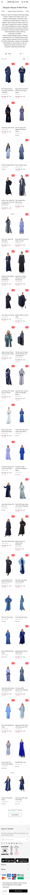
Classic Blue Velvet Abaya (8, 127)
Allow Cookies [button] (18, 891)
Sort (21, 54)
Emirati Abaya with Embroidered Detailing (7, 763)
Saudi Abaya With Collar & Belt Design (21, 799)
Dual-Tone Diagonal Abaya (8, 165)
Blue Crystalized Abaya (21, 165)
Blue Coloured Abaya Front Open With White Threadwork (8, 90)
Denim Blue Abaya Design (8, 541)
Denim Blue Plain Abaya (21, 617)
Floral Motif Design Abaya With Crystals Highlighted (21, 505)
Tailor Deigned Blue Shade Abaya (20, 201)
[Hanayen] (13, 2)
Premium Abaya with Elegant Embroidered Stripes (20, 129)
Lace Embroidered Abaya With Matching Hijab (8, 689)
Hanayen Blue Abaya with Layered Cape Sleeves (21, 430)
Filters (9, 54)
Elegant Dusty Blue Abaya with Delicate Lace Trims (21, 726)
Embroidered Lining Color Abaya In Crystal (21, 240)
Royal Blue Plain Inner (20, 762)
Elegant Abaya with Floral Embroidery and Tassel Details (21, 90)
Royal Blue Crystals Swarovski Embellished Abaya (21, 468)
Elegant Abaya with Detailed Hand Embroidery (20, 543)
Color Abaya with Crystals (8, 315)
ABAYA (17, 94)
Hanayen (5, 94)
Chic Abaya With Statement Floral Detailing (21, 689)
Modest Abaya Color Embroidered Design (7, 430)
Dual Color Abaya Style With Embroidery (21, 581)
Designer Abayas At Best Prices (15, 11)
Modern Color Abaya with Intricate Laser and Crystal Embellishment (8, 202)
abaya (23, 15)
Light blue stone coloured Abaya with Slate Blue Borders (21, 392)
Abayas (19, 35)
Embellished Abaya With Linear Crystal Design (8, 467)
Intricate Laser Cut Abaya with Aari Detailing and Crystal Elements (21, 353)
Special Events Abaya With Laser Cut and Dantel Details (20, 278)
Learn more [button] (6, 887)
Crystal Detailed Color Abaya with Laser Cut (7, 581)
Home (2, 11)
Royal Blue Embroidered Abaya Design (21, 652)
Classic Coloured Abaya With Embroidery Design (8, 353)
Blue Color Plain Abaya (7, 617)
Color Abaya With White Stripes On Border (8, 392)
